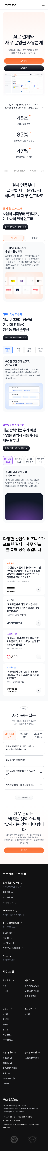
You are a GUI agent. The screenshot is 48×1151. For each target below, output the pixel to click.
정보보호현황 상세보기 (12, 1120)
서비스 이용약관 (9, 1117)
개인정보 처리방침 (25, 1117)
